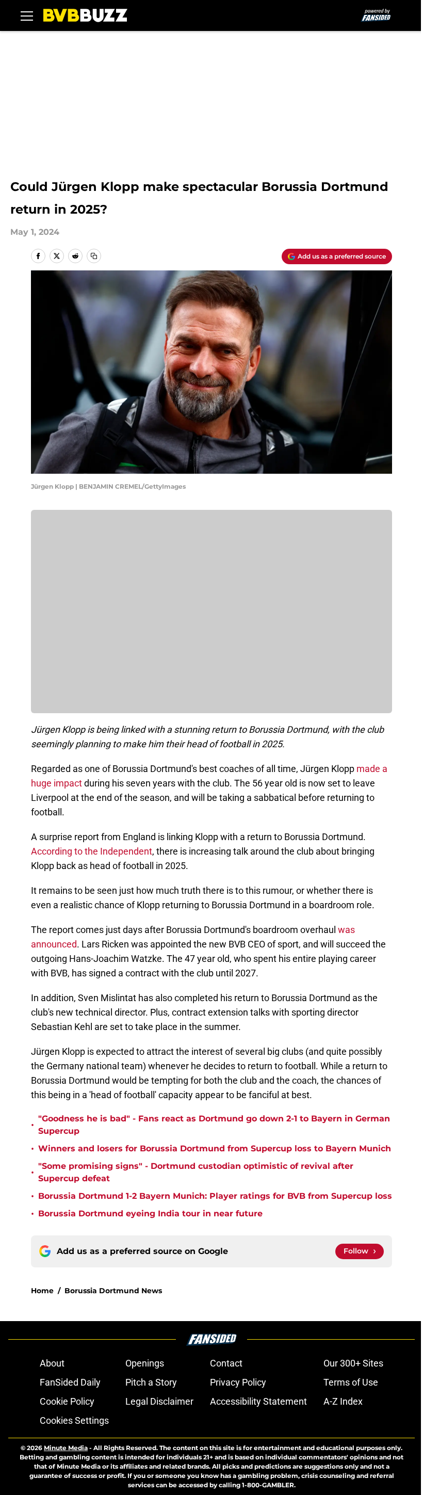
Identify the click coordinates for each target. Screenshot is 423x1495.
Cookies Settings (74, 1420)
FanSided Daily (70, 1382)
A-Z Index (343, 1401)
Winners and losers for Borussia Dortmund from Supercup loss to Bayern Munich (214, 1148)
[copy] (94, 256)
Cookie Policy (67, 1401)
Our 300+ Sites (353, 1363)
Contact (226, 1363)
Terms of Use (350, 1382)
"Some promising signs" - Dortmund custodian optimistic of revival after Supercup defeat (195, 1172)
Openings (144, 1363)
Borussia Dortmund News (113, 1290)
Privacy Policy (238, 1382)
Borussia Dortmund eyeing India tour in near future (150, 1213)
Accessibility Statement (258, 1401)
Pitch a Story (151, 1382)
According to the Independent (91, 851)
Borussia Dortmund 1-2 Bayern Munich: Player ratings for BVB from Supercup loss (215, 1196)
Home (42, 1290)
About (52, 1363)
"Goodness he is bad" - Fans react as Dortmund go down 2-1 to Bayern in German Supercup (214, 1125)
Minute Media (66, 1448)
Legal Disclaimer (159, 1401)
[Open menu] (27, 15)
